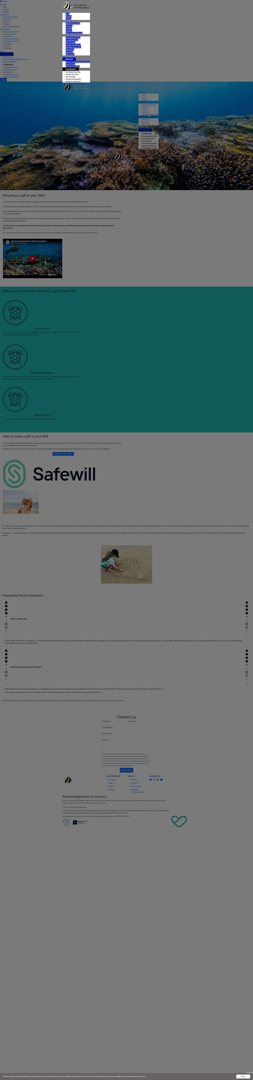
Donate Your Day (72, 40)
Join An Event (70, 42)
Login (66, 84)
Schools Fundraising (73, 45)
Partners (69, 31)
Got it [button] (243, 1076)
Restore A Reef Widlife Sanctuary (78, 62)
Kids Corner (70, 54)
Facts (67, 14)
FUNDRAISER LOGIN (149, 148)
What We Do (67, 21)
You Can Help (67, 35)
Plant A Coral (70, 64)
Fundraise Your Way (73, 38)
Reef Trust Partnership (74, 33)
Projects (69, 28)
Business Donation (73, 67)
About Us (69, 26)
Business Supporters (73, 47)
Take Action (70, 49)
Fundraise (70, 69)
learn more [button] (142, 1076)
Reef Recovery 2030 (73, 23)
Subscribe (69, 52)
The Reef (65, 12)
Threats (68, 19)
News (64, 57)
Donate (69, 59)
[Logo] (75, 5)
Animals (69, 16)
